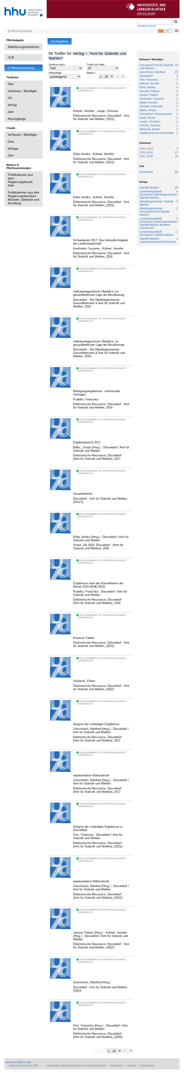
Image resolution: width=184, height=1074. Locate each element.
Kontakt (132, 1065)
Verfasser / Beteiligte (22, 91)
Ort (10, 98)
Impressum (10, 1062)
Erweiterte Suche (146, 26)
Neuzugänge (17, 118)
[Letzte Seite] (122, 76)
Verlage (13, 148)
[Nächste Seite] (117, 76)
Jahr (11, 112)
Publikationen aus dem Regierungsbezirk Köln (20, 180)
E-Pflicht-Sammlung (20, 31)
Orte (11, 141)
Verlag (12, 105)
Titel (10, 84)
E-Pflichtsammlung (21, 68)
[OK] (175, 21)
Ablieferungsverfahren (23, 47)
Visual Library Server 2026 (23, 1065)
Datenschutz (24, 1062)
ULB (11, 57)
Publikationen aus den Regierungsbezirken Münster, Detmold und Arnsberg (23, 198)
